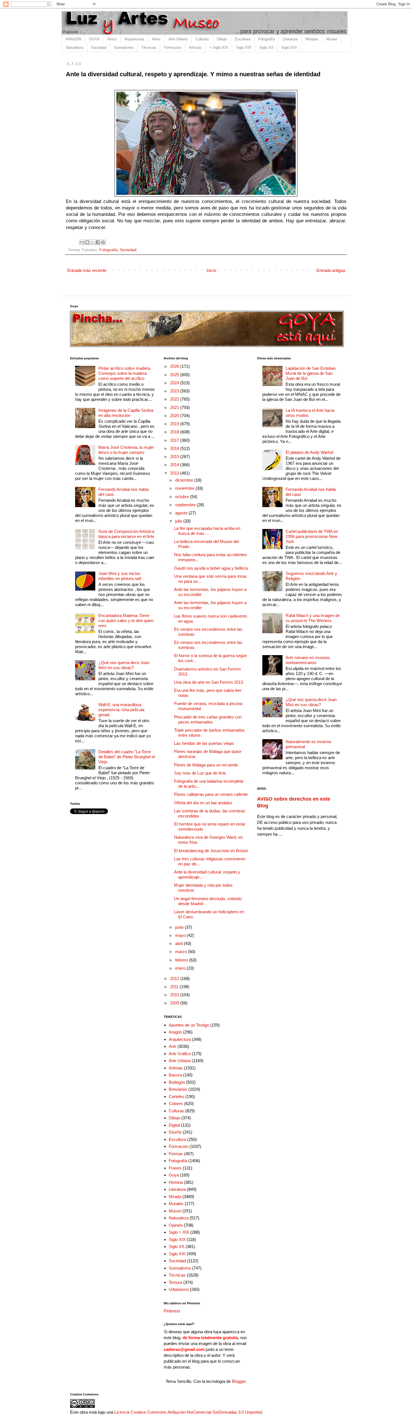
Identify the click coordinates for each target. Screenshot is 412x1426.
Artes (156, 39)
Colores (176, 1103)
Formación (172, 47)
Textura (175, 1282)
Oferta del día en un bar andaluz (203, 802)
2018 (175, 431)
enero (181, 968)
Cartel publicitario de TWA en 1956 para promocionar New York (312, 536)
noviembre (185, 488)
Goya (174, 1175)
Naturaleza (74, 47)
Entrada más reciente (87, 270)
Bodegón (177, 1082)
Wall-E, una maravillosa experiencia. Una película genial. (121, 709)
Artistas (195, 47)
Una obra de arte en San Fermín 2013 (208, 682)
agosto (182, 512)
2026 (175, 366)
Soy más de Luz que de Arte (200, 773)
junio (180, 927)
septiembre (186, 504)
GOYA (94, 39)
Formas (176, 1153)
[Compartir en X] (92, 242)
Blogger (239, 1381)
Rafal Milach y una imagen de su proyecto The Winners (313, 618)
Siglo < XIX (179, 1232)
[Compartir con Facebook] (98, 242)
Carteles (176, 1096)
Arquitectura (134, 39)
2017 (175, 440)
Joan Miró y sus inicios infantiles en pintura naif (119, 576)
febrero (182, 960)
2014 (175, 464)
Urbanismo (179, 1289)
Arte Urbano (178, 39)
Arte (172, 1046)
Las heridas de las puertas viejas (204, 743)
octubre (182, 496)
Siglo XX (266, 47)
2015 (175, 456)
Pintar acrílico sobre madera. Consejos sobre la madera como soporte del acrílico (124, 373)
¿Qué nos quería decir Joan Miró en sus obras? (123, 665)
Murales (176, 1203)
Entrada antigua (330, 270)
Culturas (202, 39)
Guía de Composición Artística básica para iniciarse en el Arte (126, 534)
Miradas (311, 39)
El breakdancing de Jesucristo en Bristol (210, 850)
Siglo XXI (289, 47)
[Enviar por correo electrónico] (82, 242)
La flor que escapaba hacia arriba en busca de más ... (207, 531)
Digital (174, 1125)
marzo (181, 951)
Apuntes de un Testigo (189, 1025)
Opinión (176, 1225)
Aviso (112, 39)
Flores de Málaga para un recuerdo (206, 764)
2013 (175, 473)
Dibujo (222, 39)
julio (179, 521)
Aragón (175, 1032)
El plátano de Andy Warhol (309, 452)
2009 (175, 1002)
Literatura (290, 39)
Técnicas (148, 47)
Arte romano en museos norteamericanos (308, 660)
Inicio (211, 270)
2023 (175, 391)
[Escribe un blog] (87, 242)
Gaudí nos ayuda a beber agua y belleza (211, 568)
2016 (175, 448)
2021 (175, 407)
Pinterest (172, 1311)
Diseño (175, 1132)
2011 (175, 986)
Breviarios (178, 1089)
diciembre (184, 480)
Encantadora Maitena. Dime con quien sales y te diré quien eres (126, 620)
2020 (175, 415)
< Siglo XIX (218, 47)
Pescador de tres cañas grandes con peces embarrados (208, 719)
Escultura (242, 39)
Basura (175, 1075)
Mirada (175, 1196)
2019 (175, 423)
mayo (181, 935)
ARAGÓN (73, 39)
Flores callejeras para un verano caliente (211, 794)
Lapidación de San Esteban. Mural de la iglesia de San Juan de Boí (311, 373)
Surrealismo (123, 47)
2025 (175, 374)
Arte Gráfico (180, 1053)
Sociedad (98, 47)
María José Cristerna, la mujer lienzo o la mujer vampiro (126, 450)
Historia (176, 1182)
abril (179, 943)
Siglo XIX (243, 47)
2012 (175, 978)
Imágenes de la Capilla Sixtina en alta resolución (125, 413)
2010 (175, 994)
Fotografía (266, 39)
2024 (175, 382)
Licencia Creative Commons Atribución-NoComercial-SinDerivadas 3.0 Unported (188, 1412)
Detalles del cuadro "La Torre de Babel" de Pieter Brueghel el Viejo (126, 756)
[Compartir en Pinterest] (103, 242)
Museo (331, 39)
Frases (175, 1168)
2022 (175, 399)
